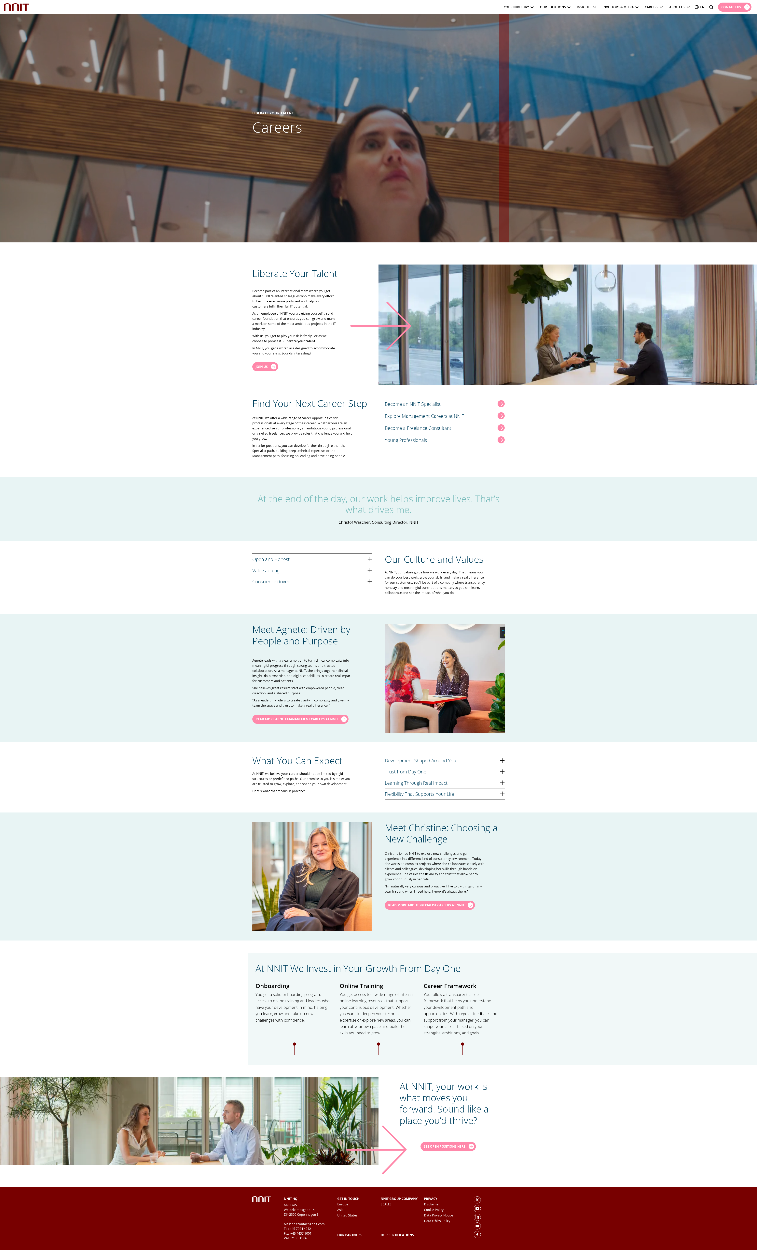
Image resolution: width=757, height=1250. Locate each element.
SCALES (386, 1204)
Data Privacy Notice (438, 1215)
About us (677, 7)
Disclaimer (432, 1204)
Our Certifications (397, 1235)
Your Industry (516, 7)
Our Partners (349, 1235)
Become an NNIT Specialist (413, 404)
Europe (342, 1204)
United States (347, 1215)
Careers (651, 7)
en (702, 7)
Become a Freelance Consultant (418, 428)
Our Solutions (553, 7)
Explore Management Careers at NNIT (424, 416)
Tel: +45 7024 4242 (297, 1229)
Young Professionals (406, 440)
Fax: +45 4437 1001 (297, 1233)
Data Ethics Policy (437, 1221)
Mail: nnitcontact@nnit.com (304, 1224)
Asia (340, 1210)
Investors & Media (618, 7)
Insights (584, 7)
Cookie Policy (434, 1210)
